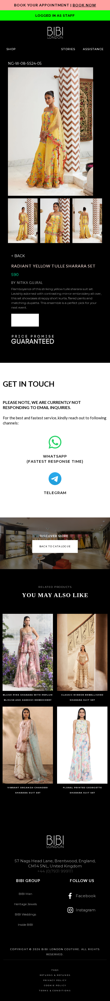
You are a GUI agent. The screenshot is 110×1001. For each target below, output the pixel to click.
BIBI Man (25, 894)
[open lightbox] (50, 131)
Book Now (84, 5)
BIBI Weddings (25, 914)
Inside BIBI (25, 924)
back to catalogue (55, 546)
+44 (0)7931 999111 (55, 871)
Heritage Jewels (25, 904)
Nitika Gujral (30, 283)
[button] (11, 49)
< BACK (18, 256)
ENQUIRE (25, 320)
